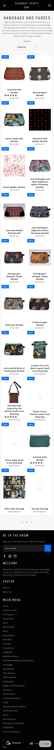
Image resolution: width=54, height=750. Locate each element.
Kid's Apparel (9, 673)
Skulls (6, 715)
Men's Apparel (9, 677)
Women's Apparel (11, 732)
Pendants (7, 690)
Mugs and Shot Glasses (14, 685)
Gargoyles (7, 652)
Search (6, 587)
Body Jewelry (9, 635)
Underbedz (8, 727)
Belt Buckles (9, 627)
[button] (10, 95)
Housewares (8, 669)
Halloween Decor (10, 656)
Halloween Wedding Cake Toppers (18, 660)
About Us (7, 592)
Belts (5, 623)
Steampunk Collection (13, 723)
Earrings (7, 644)
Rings (5, 702)
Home (5, 606)
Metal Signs (8, 681)
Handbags (8, 665)
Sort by (27, 41)
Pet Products (9, 694)
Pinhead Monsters (11, 698)
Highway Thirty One (27, 5)
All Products (8, 614)
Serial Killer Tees (10, 711)
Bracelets (7, 639)
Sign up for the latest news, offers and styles (24, 541)
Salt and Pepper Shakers (14, 706)
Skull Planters (9, 719)
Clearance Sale (10, 610)
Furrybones (8, 648)
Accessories (8, 618)
